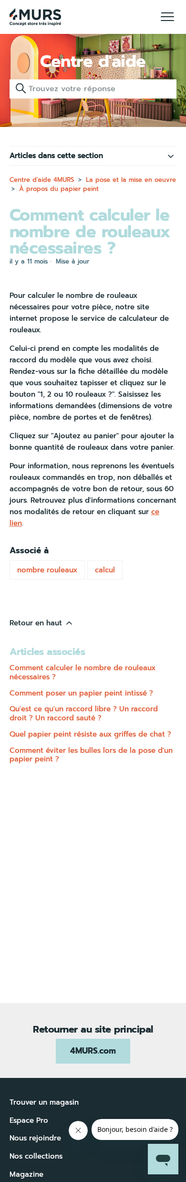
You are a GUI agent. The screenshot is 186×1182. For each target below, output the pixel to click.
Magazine (26, 1174)
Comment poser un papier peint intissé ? (81, 693)
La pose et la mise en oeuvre (131, 179)
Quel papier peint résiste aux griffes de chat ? (90, 734)
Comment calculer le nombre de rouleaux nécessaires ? (82, 672)
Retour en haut (37, 623)
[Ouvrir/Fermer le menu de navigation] (167, 17)
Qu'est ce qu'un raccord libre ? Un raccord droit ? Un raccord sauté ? (84, 713)
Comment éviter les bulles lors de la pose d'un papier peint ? (91, 755)
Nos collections (36, 1156)
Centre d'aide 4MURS (42, 179)
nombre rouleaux (47, 570)
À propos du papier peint (59, 188)
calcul (105, 570)
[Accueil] (35, 17)
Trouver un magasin (44, 1102)
